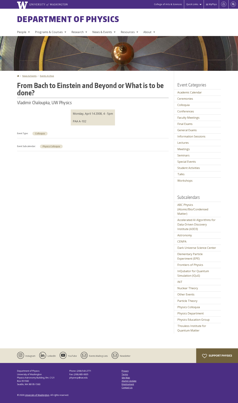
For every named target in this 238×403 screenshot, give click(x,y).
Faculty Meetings (188, 118)
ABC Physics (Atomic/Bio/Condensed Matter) (192, 209)
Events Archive (47, 75)
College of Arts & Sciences (168, 4)
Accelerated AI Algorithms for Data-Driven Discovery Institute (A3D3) (196, 224)
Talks (181, 174)
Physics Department (190, 313)
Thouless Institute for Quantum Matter (191, 328)
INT (179, 282)
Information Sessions (191, 136)
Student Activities (188, 168)
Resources (128, 32)
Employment (128, 384)
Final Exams (185, 124)
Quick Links (192, 4)
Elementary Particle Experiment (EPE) (190, 256)
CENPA (181, 241)
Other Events (185, 294)
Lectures (183, 143)
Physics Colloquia (51, 146)
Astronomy (184, 235)
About (147, 32)
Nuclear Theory (187, 288)
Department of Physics (68, 19)
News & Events (102, 32)
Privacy (125, 370)
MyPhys (213, 4)
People (21, 32)
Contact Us (127, 387)
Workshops (185, 181)
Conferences (185, 111)
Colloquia (40, 133)
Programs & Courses (49, 32)
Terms (125, 374)
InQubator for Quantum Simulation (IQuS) (193, 273)
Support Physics (220, 355)
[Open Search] (233, 4)
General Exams (187, 130)
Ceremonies (185, 99)
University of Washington (37, 395)
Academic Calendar (189, 92)
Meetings (183, 149)
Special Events (186, 162)
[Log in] (223, 4)
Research (77, 32)
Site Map (126, 377)
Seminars (183, 155)
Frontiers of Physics (190, 265)
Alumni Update (129, 381)
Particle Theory (187, 301)
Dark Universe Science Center (196, 248)
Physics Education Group (193, 320)
